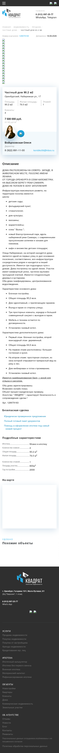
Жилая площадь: (28, 101)
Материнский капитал (13, 673)
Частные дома (9, 30)
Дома (5, 699)
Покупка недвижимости (14, 638)
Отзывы (6, 718)
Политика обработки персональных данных (24, 746)
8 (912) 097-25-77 (44, 14)
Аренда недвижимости (14, 646)
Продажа (36, 27)
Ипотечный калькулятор (14, 661)
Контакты (7, 730)
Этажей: (47, 101)
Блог (4, 726)
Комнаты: (9, 109)
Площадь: (10, 101)
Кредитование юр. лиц (14, 650)
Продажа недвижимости (14, 634)
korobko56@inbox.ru (44, 150)
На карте (8, 480)
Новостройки (9, 688)
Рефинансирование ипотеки (17, 676)
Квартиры (7, 692)
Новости (6, 722)
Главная (6, 27)
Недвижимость (21, 27)
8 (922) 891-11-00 (15, 150)
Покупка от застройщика (15, 642)
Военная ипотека (11, 669)
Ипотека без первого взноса (16, 665)
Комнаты (6, 695)
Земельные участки (12, 707)
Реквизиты (7, 734)
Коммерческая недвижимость (17, 703)
